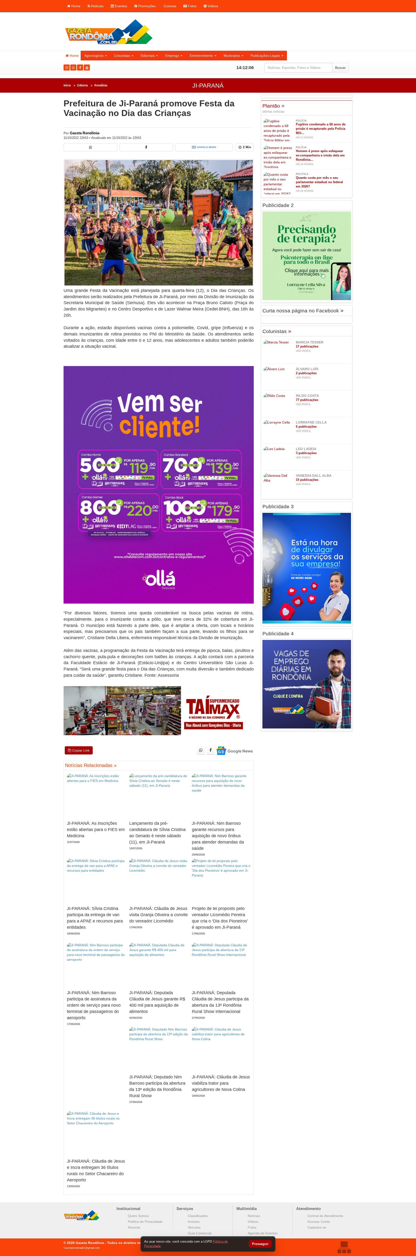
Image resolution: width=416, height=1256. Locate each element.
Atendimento (308, 1208)
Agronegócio (94, 56)
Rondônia (100, 85)
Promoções (146, 6)
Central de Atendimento (325, 1216)
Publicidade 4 (278, 633)
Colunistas (122, 56)
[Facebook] (80, 67)
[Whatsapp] (73, 67)
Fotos (191, 6)
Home (75, 6)
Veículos (194, 1227)
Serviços (184, 1208)
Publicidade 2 (278, 205)
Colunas (169, 6)
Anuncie (134, 1227)
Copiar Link (80, 750)
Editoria (82, 85)
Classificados (198, 1216)
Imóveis (194, 1222)
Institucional (128, 1208)
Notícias (97, 6)
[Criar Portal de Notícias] (344, 1247)
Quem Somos (138, 1216)
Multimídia (246, 1208)
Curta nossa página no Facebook (303, 310)
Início (67, 85)
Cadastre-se (316, 1227)
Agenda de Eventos (263, 1233)
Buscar (340, 68)
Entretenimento (201, 56)
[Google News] (234, 750)
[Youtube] (87, 67)
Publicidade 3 (278, 506)
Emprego (172, 56)
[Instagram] (67, 67)
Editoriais (148, 56)
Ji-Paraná (208, 85)
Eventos (120, 6)
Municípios (232, 56)
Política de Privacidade (145, 1222)
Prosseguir (260, 1244)
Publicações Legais (265, 56)
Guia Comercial (199, 1233)
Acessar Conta (318, 1222)
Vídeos (212, 6)
